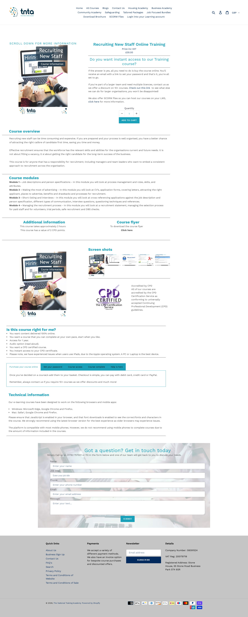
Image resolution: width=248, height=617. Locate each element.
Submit (127, 519)
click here (93, 101)
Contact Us (52, 558)
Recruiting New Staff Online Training (129, 44)
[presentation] (85, 265)
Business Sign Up (55, 554)
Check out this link (139, 88)
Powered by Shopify (91, 603)
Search (50, 567)
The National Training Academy (67, 603)
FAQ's (49, 562)
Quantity (129, 108)
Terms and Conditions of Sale (62, 582)
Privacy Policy (53, 571)
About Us (51, 550)
